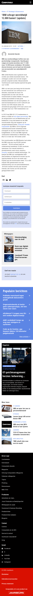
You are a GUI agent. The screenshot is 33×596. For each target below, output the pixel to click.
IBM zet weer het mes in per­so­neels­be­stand (21, 409)
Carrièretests (6, 459)
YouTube (7, 558)
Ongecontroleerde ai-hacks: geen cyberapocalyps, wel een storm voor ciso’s (15, 306)
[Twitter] (10, 180)
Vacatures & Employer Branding (12, 508)
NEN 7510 (5, 489)
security (4, 152)
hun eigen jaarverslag (21, 116)
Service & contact (7, 533)
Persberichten (6, 511)
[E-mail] (4, 180)
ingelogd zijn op (15, 274)
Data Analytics (18, 438)
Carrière (16, 430)
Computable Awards (8, 466)
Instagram (7, 562)
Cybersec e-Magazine (8, 476)
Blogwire (4, 518)
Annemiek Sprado (14, 54)
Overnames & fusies (19, 422)
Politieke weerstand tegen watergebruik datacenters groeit (13, 298)
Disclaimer (5, 574)
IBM (22, 48)
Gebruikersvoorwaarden (9, 579)
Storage (16, 414)
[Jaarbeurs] (16, 592)
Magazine (5, 469)
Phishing (4, 483)
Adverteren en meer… (8, 498)
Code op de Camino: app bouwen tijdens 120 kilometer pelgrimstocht (14, 331)
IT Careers (16, 406)
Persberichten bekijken (9, 515)
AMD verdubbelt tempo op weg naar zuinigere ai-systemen (13, 322)
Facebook (7, 548)
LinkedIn (7, 555)
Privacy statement (7, 583)
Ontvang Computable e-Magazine (12, 473)
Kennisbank (5, 463)
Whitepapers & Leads (8, 505)
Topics (4, 479)
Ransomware (6, 486)
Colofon (4, 526)
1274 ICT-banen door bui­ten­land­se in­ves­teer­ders (22, 433)
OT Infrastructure (9, 369)
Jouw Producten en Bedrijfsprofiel (12, 501)
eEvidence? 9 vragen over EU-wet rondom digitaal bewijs (14, 314)
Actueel (20, 46)
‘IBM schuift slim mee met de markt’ (20, 442)
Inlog (3, 540)
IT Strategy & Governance (15, 11)
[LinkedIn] (7, 180)
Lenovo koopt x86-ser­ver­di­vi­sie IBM (22, 417)
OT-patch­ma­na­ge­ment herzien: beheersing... (14, 374)
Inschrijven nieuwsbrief (9, 537)
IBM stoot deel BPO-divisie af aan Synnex (20, 425)
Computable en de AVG (9, 530)
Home (4, 11)
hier (16, 223)
